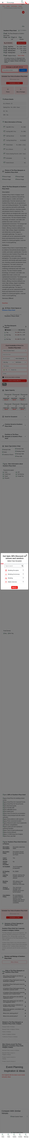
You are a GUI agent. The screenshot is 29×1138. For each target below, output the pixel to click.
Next (13, 587)
